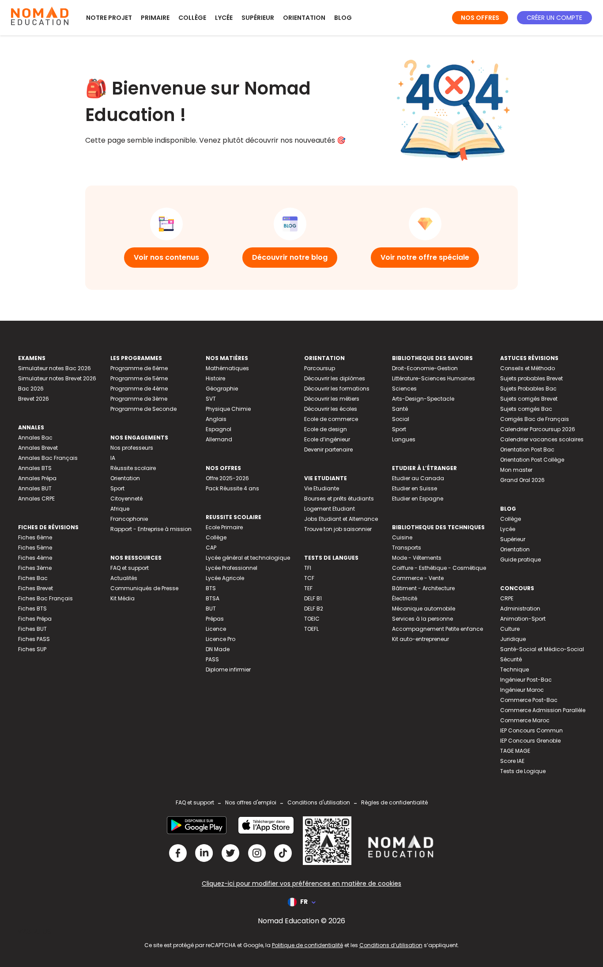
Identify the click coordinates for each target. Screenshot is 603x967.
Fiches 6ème (35, 537)
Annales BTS (35, 468)
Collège (192, 17)
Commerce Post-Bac (529, 700)
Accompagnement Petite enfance (437, 629)
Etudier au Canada (418, 478)
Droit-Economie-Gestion (425, 368)
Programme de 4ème (139, 388)
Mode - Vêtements (416, 557)
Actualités (123, 578)
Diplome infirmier (228, 669)
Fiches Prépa (35, 618)
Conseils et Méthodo (527, 368)
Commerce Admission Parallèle (542, 710)
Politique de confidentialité (307, 945)
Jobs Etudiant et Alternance (341, 519)
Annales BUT (35, 488)
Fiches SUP (32, 649)
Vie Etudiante (321, 488)
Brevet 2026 (33, 398)
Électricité (404, 598)
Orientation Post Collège (532, 459)
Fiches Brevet (35, 588)
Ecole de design (325, 429)
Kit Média (122, 598)
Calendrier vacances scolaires (542, 439)
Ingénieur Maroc (522, 690)
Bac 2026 (31, 388)
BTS (211, 588)
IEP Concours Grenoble (530, 740)
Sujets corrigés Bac (526, 409)
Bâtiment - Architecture (423, 588)
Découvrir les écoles (330, 409)
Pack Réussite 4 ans (232, 488)
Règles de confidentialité (394, 802)
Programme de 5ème (139, 378)
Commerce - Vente (418, 578)
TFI (307, 568)
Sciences (404, 388)
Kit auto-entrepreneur (420, 639)
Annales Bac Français (48, 458)
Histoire (215, 378)
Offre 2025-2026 (227, 478)
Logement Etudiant (329, 508)
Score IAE (512, 761)
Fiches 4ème (35, 557)
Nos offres (480, 17)
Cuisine (402, 537)
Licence (216, 629)
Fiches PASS (34, 639)
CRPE (506, 598)
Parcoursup (319, 368)
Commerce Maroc (525, 720)
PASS (212, 659)
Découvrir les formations (336, 388)
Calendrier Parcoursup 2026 (537, 429)
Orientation (304, 17)
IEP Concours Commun (531, 730)
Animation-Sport (523, 618)
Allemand (219, 439)
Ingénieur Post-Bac (526, 679)
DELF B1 (313, 598)
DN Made (218, 649)
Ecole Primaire (224, 527)
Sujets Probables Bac (528, 388)
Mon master (516, 470)
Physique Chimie (228, 409)
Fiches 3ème (35, 568)
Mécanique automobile (423, 608)
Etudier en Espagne (417, 498)
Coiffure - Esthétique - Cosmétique (439, 568)
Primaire (155, 17)
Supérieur (257, 17)
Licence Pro (220, 639)
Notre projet (109, 17)
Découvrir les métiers (331, 398)
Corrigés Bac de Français (534, 419)
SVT (211, 398)
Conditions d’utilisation (390, 945)
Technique (514, 669)
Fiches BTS (32, 608)
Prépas (215, 618)
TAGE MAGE (515, 751)
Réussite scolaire (133, 468)
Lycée (224, 17)
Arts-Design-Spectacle (423, 398)
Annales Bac (35, 437)
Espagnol (218, 429)
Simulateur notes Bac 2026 (54, 368)
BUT (211, 608)
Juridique (513, 639)
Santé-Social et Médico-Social (542, 649)
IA (112, 458)
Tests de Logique (523, 771)
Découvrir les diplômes (334, 378)
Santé (400, 409)
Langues (403, 439)
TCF (309, 578)
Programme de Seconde (143, 409)
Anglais (216, 419)
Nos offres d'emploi (250, 802)
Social (400, 419)
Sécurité (511, 659)
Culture (510, 629)
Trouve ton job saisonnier (338, 529)
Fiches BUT (32, 629)
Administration (520, 608)
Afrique (119, 508)
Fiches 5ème (35, 547)
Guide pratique (520, 559)
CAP (211, 547)
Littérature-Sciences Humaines (433, 378)
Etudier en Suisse (414, 488)
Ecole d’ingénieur (327, 439)
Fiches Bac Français (45, 598)
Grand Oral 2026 (522, 480)
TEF (308, 588)
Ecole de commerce (331, 419)
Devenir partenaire (328, 449)
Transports (406, 547)
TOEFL (311, 629)
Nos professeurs (131, 447)
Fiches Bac (33, 578)
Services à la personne (422, 618)
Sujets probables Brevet (531, 378)
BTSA (212, 598)
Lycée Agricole (225, 578)
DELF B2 (313, 608)
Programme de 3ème (138, 398)
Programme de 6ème (139, 368)
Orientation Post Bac (527, 449)
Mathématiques (227, 368)
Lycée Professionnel (231, 568)
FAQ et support (129, 568)
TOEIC (312, 618)
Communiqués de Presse (144, 588)
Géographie (222, 388)
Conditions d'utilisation (318, 802)
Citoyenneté (126, 498)
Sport (117, 488)
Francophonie (129, 519)
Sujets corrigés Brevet (529, 398)
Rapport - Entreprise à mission (151, 529)
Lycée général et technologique (248, 557)
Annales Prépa (37, 478)
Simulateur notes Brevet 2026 (57, 378)
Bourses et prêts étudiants (339, 498)
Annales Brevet (38, 447)
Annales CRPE (36, 498)
